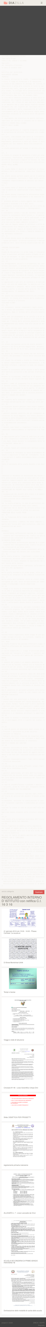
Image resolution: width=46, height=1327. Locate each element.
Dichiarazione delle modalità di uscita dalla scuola (23, 1310)
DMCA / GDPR (39, 1322)
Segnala (41, 1325)
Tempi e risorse (9, 992)
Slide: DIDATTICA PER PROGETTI (17, 1117)
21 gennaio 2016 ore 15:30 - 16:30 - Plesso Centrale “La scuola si (20, 932)
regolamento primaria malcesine (16, 1165)
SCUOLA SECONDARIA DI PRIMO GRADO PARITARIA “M (21, 1261)
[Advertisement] (23, 30)
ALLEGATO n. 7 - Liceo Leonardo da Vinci (20, 1213)
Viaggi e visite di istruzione (14, 1040)
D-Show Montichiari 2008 (13, 962)
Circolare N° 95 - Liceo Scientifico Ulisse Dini (21, 1087)
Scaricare (39, 892)
